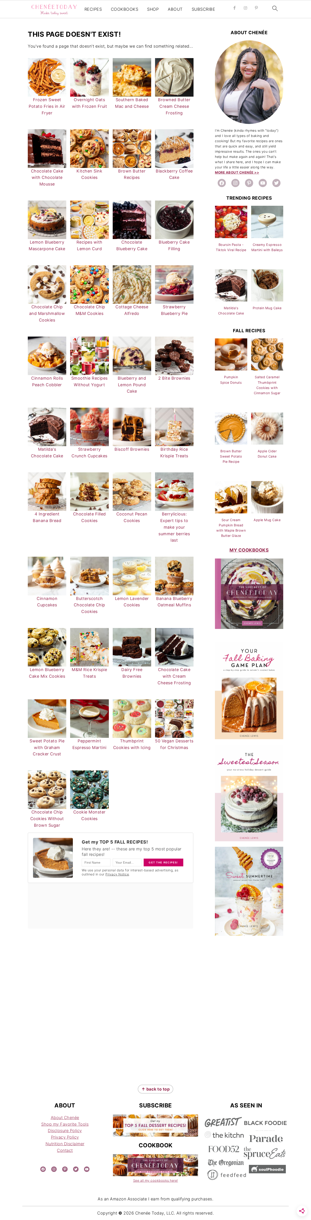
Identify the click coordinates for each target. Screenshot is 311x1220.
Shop (153, 9)
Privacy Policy (65, 1137)
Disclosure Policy (65, 1130)
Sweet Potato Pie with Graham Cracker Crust (47, 748)
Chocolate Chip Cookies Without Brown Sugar (47, 819)
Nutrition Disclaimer (65, 1143)
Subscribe (203, 9)
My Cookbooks (249, 550)
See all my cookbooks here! (155, 1180)
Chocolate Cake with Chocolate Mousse (47, 178)
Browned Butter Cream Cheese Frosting (174, 106)
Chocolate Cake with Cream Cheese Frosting (174, 676)
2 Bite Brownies (174, 378)
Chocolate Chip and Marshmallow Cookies (47, 313)
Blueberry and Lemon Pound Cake (132, 385)
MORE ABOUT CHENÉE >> (237, 172)
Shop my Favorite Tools (65, 1124)
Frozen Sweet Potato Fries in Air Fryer (47, 106)
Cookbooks (124, 9)
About (175, 9)
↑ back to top (155, 1089)
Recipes (93, 9)
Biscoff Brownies (132, 449)
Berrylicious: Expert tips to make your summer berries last (174, 527)
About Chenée (65, 1117)
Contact (65, 1150)
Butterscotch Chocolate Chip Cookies (89, 605)
